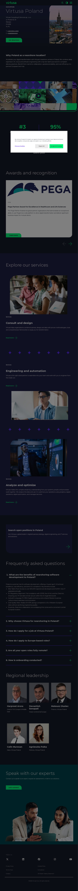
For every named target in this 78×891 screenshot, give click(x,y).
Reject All (42, 146)
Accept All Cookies (56, 146)
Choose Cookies (20, 146)
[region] (39, 142)
